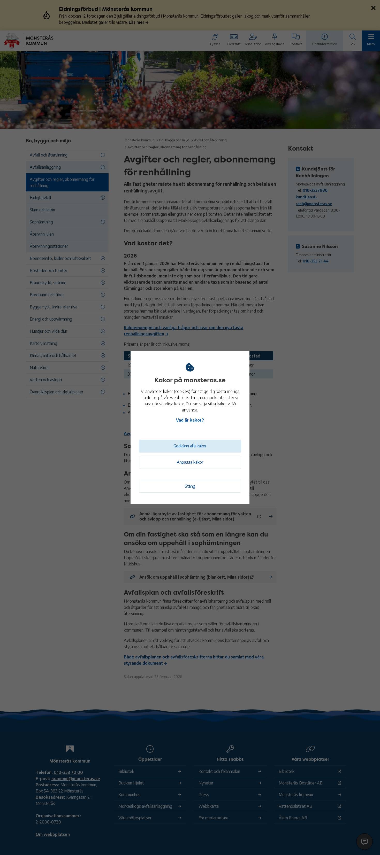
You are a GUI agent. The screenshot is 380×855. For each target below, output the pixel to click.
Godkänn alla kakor (190, 445)
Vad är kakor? (190, 420)
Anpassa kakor (190, 462)
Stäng (190, 486)
